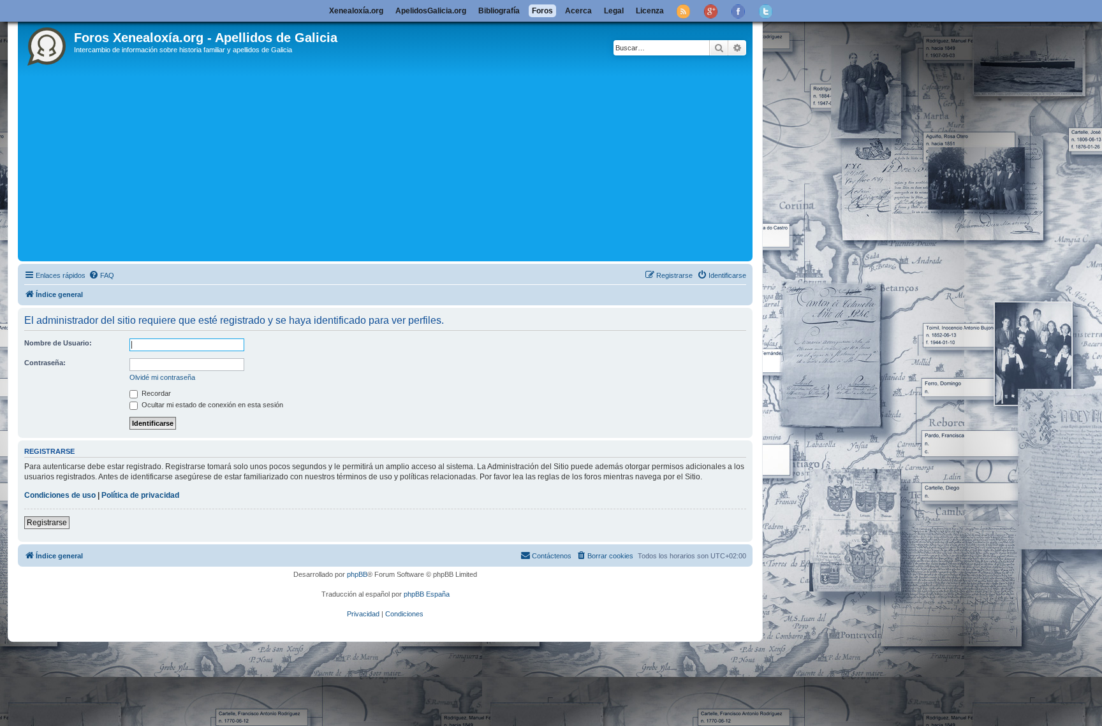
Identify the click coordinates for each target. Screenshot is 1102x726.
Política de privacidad (140, 495)
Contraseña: (45, 363)
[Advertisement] (403, 162)
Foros (542, 10)
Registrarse (47, 522)
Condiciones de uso (60, 495)
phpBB (357, 574)
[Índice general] (47, 44)
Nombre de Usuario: (58, 343)
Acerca (578, 10)
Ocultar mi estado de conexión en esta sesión (211, 405)
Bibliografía (499, 10)
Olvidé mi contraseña (162, 377)
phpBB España (427, 594)
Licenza (650, 10)
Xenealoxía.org (356, 10)
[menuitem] (101, 275)
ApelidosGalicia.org (430, 10)
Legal (614, 10)
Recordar (155, 393)
